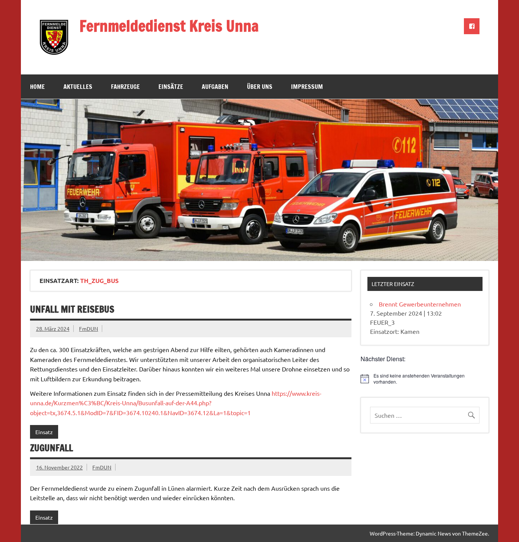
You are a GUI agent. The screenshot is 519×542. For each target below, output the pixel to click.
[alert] (425, 379)
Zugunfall (51, 447)
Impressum (307, 86)
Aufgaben (215, 86)
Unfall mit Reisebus (72, 309)
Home (37, 86)
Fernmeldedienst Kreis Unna (169, 25)
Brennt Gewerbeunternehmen (420, 304)
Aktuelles (77, 86)
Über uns (259, 86)
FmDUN (88, 328)
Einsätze (170, 86)
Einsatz (44, 431)
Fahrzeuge (125, 86)
